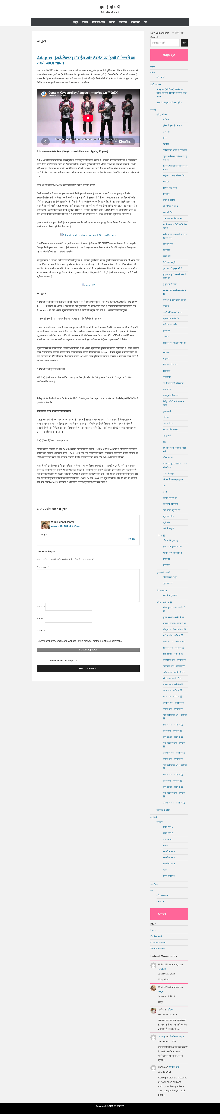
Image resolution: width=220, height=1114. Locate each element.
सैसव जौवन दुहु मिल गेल (171, 510)
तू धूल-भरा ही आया (169, 284)
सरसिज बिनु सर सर (170, 498)
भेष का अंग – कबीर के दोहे (172, 690)
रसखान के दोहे (168, 423)
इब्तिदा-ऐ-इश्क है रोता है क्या (173, 125)
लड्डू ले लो (167, 435)
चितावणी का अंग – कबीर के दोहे (174, 623)
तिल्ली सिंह (166, 256)
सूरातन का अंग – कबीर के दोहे (174, 666)
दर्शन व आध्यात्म (162, 895)
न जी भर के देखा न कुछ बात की (174, 300)
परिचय (85, 22)
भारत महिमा (167, 389)
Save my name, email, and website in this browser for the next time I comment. (80, 641)
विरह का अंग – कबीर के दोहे (173, 737)
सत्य (164, 485)
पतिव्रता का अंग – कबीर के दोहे (174, 629)
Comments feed (158, 942)
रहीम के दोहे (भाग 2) (170, 540)
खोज (184, 43)
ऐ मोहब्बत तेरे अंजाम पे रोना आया (175, 150)
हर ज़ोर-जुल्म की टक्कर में (172, 553)
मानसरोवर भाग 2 (169, 857)
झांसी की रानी (168, 244)
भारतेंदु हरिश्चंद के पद (171, 395)
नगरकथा (166, 306)
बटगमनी (166, 352)
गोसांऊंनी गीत (168, 212)
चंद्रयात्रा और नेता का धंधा (173, 218)
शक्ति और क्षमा (168, 457)
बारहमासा (166, 358)
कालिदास (166, 181)
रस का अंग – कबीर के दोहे (172, 731)
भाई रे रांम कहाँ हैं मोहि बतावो (173, 383)
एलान (165, 138)
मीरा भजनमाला (162, 590)
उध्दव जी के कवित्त (163, 810)
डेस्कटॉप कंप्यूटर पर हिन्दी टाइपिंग (169, 102)
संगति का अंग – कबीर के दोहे (173, 703)
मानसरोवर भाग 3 (169, 863)
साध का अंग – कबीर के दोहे (173, 684)
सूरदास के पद (168, 583)
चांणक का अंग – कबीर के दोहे (174, 641)
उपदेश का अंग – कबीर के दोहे (174, 672)
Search (154, 37)
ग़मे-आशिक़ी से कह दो (170, 206)
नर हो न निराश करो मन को (172, 312)
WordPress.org (157, 948)
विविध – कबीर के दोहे (164, 602)
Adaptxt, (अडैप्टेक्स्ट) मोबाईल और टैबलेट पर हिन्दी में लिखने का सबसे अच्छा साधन (171, 93)
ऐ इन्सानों (166, 144)
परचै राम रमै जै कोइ (170, 324)
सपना (165, 492)
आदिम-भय (166, 119)
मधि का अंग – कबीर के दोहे (173, 678)
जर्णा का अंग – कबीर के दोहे (173, 635)
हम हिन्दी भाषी (110, 7)
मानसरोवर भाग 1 (169, 851)
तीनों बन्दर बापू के (169, 262)
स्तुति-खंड (166, 522)
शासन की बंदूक (168, 473)
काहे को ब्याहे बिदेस (170, 188)
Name (41, 606)
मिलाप (165, 870)
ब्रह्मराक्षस (166, 371)
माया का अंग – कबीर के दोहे (173, 725)
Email (40, 618)
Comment (43, 567)
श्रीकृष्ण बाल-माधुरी (170, 577)
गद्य (145, 22)
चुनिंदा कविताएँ (162, 114)
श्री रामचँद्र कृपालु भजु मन (173, 479)
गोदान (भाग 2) (168, 833)
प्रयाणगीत (166, 330)
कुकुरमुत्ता (166, 194)
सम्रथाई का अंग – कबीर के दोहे (174, 660)
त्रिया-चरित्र (167, 839)
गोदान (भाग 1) (168, 827)
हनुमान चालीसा (168, 516)
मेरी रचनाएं (160, 77)
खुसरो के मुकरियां (169, 200)
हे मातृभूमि (166, 559)
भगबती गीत (167, 377)
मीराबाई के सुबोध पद (170, 595)
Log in (153, 930)
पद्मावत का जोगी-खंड (171, 318)
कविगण (112, 22)
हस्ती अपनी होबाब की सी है (172, 546)
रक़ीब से (166, 417)
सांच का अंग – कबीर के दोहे (173, 709)
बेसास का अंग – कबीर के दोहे (173, 648)
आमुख (75, 22)
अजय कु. (162, 1036)
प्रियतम (166, 336)
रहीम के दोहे (161, 535)
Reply (131, 538)
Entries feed (156, 936)
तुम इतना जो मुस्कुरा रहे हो (172, 268)
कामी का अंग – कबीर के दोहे (173, 654)
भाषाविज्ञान (135, 22)
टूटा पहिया (166, 250)
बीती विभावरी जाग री (170, 364)
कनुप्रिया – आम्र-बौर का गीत (174, 175)
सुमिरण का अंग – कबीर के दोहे (174, 753)
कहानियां (123, 22)
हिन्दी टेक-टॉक (98, 22)
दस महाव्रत (161, 901)
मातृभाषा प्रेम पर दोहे (170, 429)
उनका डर (166, 132)
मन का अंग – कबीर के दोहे (172, 696)
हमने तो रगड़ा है (168, 528)
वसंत (164, 442)
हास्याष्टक (166, 565)
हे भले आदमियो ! (169, 876)
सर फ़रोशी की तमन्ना (170, 504)
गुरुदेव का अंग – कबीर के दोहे (173, 617)
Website (41, 630)
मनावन (165, 845)
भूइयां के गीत (167, 411)
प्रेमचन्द (160, 822)
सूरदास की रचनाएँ (163, 572)
